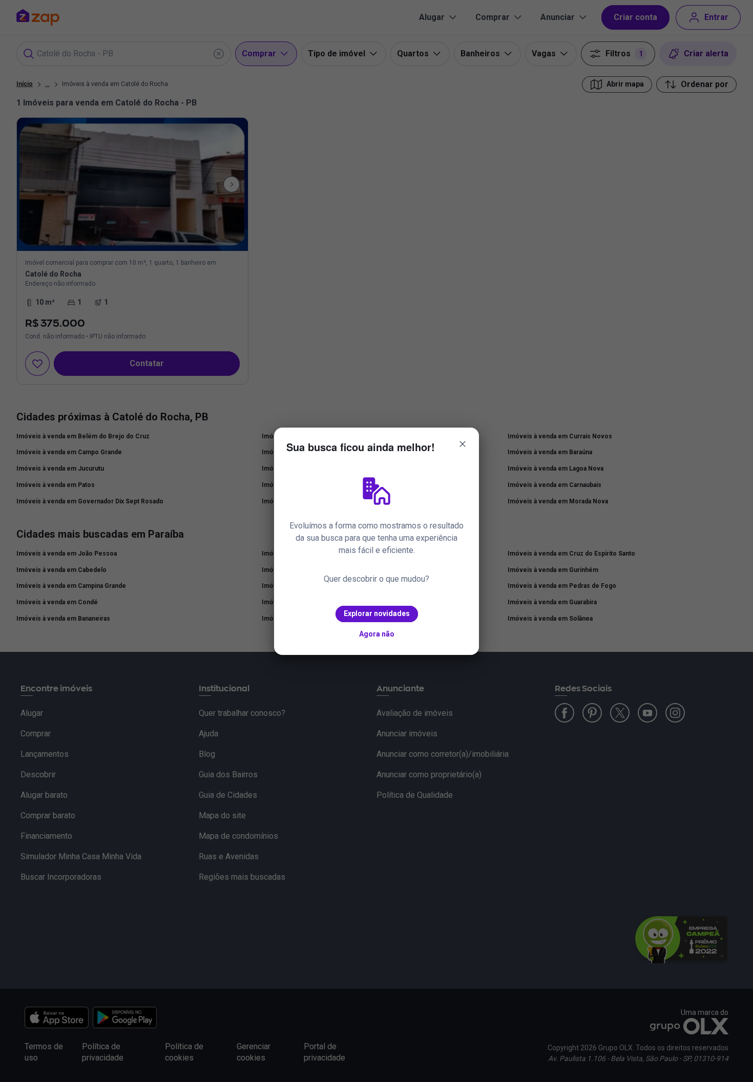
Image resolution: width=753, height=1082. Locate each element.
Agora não (376, 634)
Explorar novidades (377, 613)
